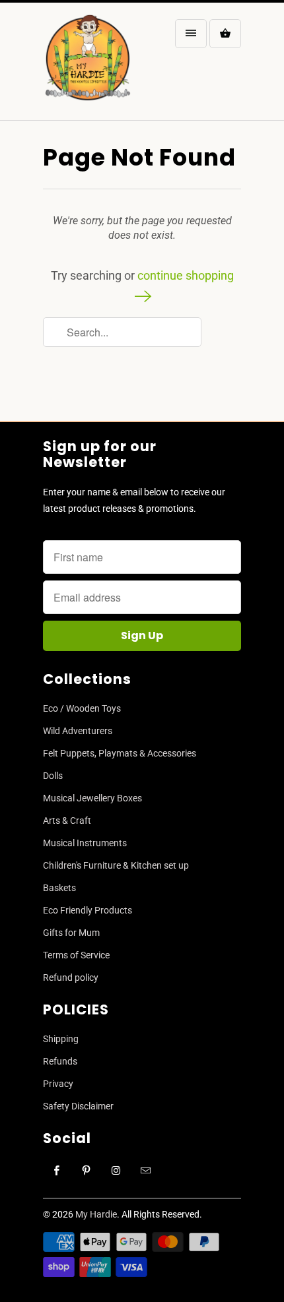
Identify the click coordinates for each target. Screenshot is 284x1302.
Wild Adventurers (77, 731)
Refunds (60, 1061)
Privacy (58, 1083)
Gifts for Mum (71, 932)
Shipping (61, 1039)
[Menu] (191, 33)
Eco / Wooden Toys (82, 708)
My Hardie (96, 1214)
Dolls (53, 775)
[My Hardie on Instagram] (116, 1170)
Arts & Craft (67, 820)
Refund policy (70, 977)
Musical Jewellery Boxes (92, 798)
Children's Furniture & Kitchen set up (116, 865)
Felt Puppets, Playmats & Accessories (119, 753)
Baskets (59, 888)
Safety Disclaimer (78, 1106)
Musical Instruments (85, 843)
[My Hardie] (87, 66)
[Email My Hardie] (146, 1170)
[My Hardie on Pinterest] (86, 1170)
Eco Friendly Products (87, 910)
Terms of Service (76, 955)
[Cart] (225, 33)
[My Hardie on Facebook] (56, 1170)
